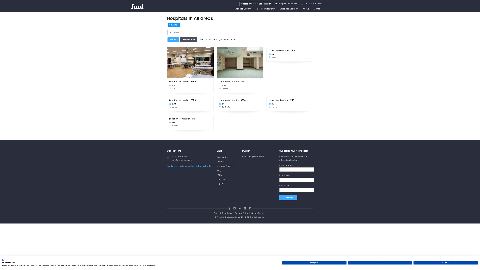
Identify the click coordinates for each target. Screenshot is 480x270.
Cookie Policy (257, 213)
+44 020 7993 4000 (313, 3)
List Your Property (266, 8)
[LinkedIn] (235, 208)
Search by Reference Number (256, 3)
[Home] (137, 5)
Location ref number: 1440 (182, 118)
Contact (318, 8)
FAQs (219, 175)
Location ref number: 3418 (282, 50)
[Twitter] (239, 208)
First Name (284, 175)
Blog (219, 170)
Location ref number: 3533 (232, 81)
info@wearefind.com (288, 3)
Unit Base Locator (289, 8)
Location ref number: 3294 (232, 100)
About (306, 8)
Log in (220, 183)
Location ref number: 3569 (182, 81)
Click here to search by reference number (218, 39)
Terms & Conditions (223, 213)
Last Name (284, 185)
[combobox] (240, 25)
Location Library (243, 8)
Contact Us (222, 157)
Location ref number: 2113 (281, 100)
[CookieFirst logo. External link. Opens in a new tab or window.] (3, 259)
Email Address (286, 165)
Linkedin (221, 179)
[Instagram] (250, 208)
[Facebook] (229, 208)
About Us (221, 161)
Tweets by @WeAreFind (253, 156)
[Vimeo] (245, 208)
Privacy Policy (241, 213)
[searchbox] (181, 26)
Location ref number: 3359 (182, 100)
